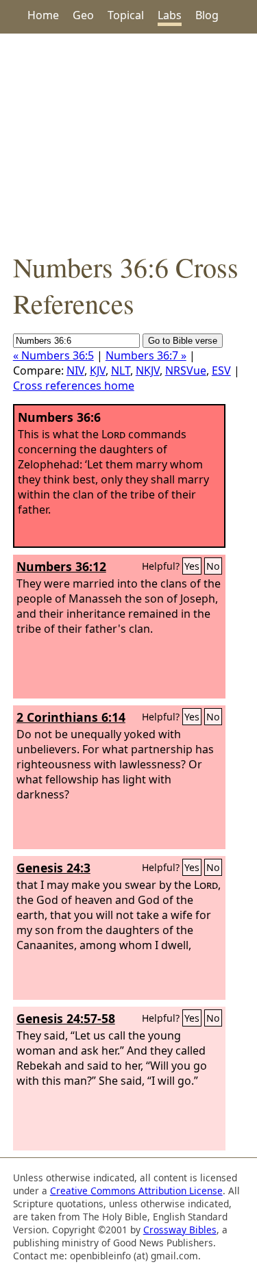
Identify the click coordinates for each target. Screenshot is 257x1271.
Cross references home (73, 385)
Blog (207, 15)
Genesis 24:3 (53, 867)
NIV (75, 370)
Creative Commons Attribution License (136, 1190)
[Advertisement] (128, 141)
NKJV (148, 370)
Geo (83, 15)
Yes (191, 565)
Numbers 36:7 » (146, 355)
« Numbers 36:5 (53, 355)
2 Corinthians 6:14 (70, 717)
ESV (221, 370)
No (213, 565)
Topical (126, 15)
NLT (120, 370)
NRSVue (185, 370)
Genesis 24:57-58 (65, 1018)
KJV (98, 370)
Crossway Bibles (180, 1229)
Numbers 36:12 (61, 566)
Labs (170, 15)
